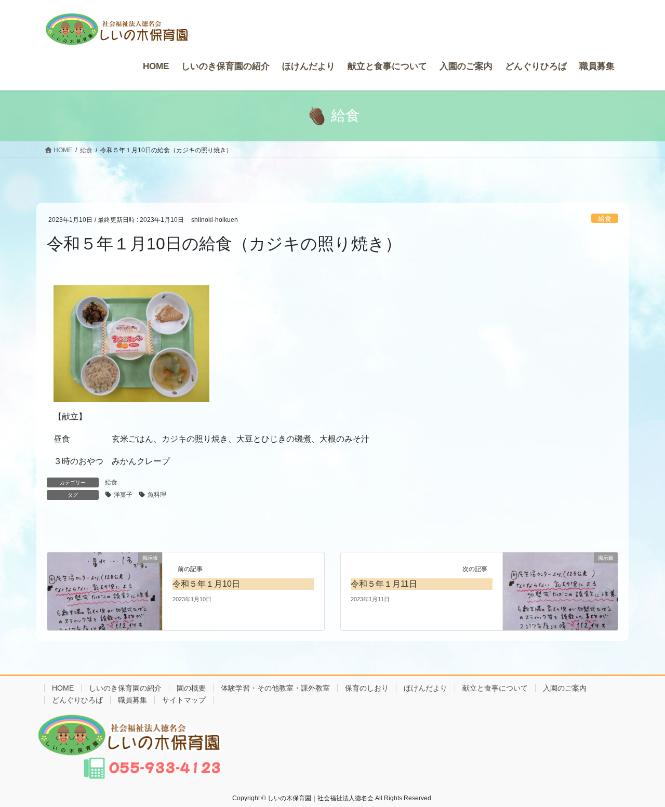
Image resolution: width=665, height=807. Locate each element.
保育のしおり (367, 688)
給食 (604, 218)
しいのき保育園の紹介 (125, 688)
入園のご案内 (565, 688)
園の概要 (191, 688)
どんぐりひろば (77, 700)
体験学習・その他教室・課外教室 (275, 688)
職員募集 (132, 700)
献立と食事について (495, 688)
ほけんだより (425, 688)
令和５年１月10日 (206, 583)
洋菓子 (123, 494)
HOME (63, 688)
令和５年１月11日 (384, 583)
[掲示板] (104, 590)
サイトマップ (184, 700)
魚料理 (157, 494)
